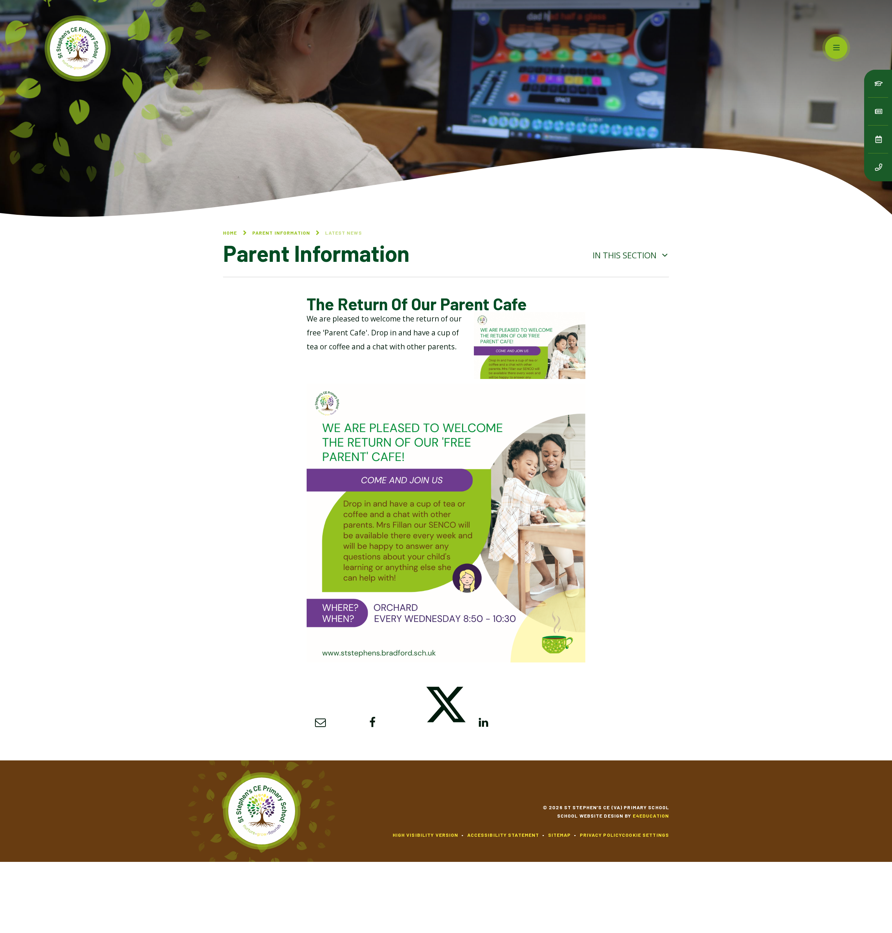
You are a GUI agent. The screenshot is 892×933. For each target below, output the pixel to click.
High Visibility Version (426, 835)
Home (230, 233)
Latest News (343, 233)
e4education (651, 816)
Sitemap (559, 835)
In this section (626, 255)
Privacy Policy (601, 835)
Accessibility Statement (503, 835)
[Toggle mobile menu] (836, 48)
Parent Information (281, 233)
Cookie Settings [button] (645, 835)
